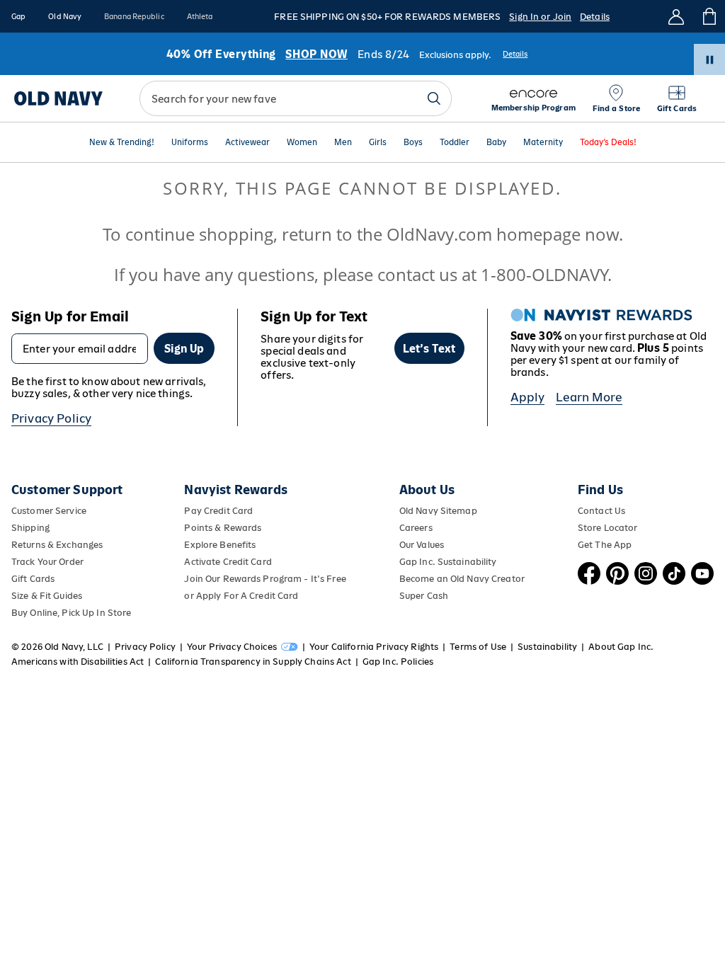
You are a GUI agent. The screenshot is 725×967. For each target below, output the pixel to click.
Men (343, 142)
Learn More (589, 397)
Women (302, 142)
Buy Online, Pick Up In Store (71, 612)
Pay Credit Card (218, 510)
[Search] (434, 98)
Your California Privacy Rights (373, 646)
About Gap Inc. (620, 646)
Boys (413, 142)
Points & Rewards (222, 527)
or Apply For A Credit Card (241, 595)
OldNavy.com (439, 234)
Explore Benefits (220, 544)
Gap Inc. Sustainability (448, 561)
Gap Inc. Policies (397, 661)
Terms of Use (478, 646)
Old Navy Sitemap (438, 510)
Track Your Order (47, 561)
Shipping (30, 527)
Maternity (543, 142)
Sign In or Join (540, 16)
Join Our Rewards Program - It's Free (265, 578)
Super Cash (423, 595)
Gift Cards (33, 578)
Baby (496, 142)
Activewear (247, 142)
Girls (378, 142)
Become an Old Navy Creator (462, 578)
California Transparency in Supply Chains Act (252, 661)
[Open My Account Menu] (676, 16)
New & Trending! (121, 142)
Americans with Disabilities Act (77, 661)
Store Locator (608, 527)
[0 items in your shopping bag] (708, 16)
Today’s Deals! (608, 142)
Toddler (454, 142)
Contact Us (601, 510)
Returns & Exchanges (57, 544)
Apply (527, 397)
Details (595, 16)
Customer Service (48, 510)
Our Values (421, 544)
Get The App (605, 544)
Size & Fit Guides (46, 595)
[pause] (709, 59)
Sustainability (547, 646)
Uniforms (189, 142)
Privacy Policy (51, 418)
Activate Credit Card (227, 561)
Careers (416, 527)
